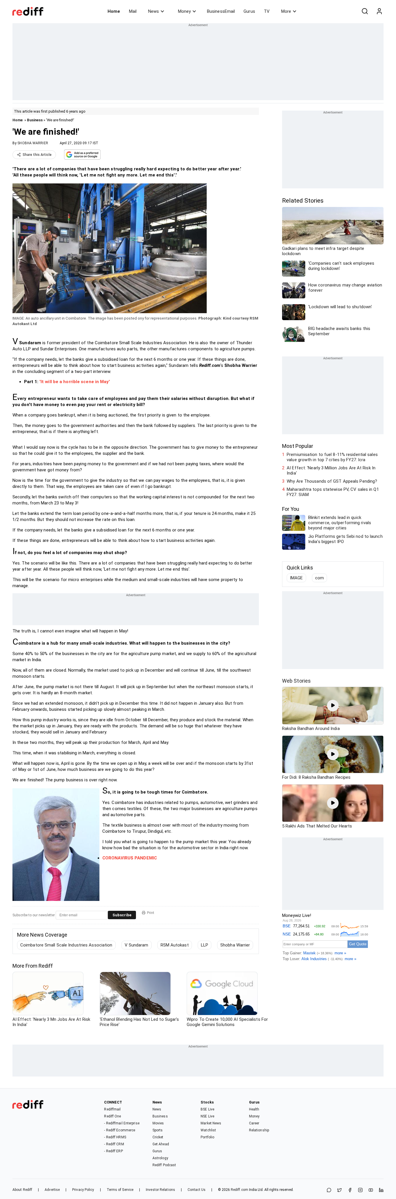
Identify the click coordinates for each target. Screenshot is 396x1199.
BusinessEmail (221, 11)
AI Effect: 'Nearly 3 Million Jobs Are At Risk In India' (331, 470)
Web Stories (296, 681)
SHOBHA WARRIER (32, 143)
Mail (133, 11)
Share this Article (37, 155)
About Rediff (22, 1190)
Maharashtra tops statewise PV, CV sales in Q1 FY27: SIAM (333, 492)
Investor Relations (160, 1190)
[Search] (364, 11)
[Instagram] (360, 1190)
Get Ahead (160, 1144)
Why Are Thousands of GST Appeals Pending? (332, 481)
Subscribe (121, 915)
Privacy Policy (83, 1190)
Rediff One (112, 1116)
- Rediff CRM (114, 1144)
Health (254, 1109)
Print (150, 913)
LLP (204, 945)
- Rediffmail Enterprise (121, 1123)
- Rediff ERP (113, 1151)
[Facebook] (350, 1190)
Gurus (249, 11)
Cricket (158, 1137)
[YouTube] (370, 1190)
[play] (333, 705)
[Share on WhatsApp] (329, 1190)
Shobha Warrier (235, 945)
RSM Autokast (175, 945)
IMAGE (296, 577)
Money (184, 11)
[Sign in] (379, 11)
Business (35, 120)
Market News (211, 1123)
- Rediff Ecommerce (119, 1130)
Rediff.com (239, 1190)
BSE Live (207, 1109)
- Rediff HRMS (115, 1137)
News (153, 11)
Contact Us (197, 1190)
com (319, 577)
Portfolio (207, 1137)
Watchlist (208, 1130)
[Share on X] (339, 1190)
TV (267, 11)
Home (114, 11)
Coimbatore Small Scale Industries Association (66, 945)
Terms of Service (120, 1190)
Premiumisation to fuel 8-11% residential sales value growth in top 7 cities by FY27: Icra (332, 457)
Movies (158, 1123)
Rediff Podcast (164, 1165)
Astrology (160, 1158)
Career (254, 1123)
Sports (157, 1130)
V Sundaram (136, 945)
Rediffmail (112, 1109)
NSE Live (207, 1116)
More (286, 11)
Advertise (52, 1190)
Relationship (259, 1130)
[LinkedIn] (381, 1190)
